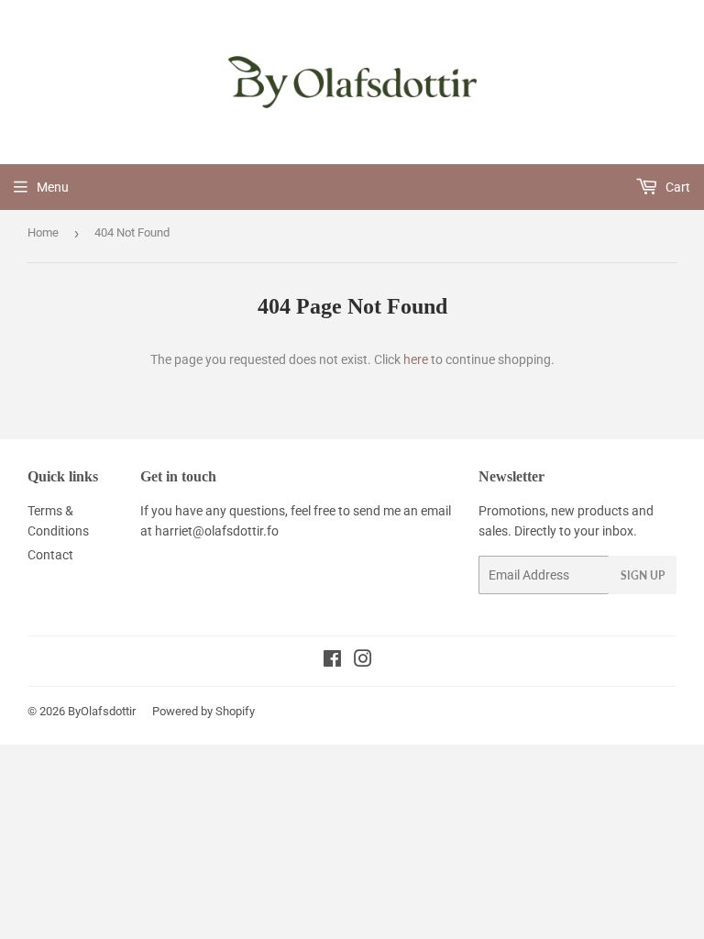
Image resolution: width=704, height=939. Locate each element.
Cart (676, 187)
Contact (50, 554)
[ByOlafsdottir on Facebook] (332, 661)
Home (43, 232)
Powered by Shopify (203, 711)
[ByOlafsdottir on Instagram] (363, 661)
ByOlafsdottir (102, 711)
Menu (53, 187)
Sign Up (643, 575)
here (415, 359)
